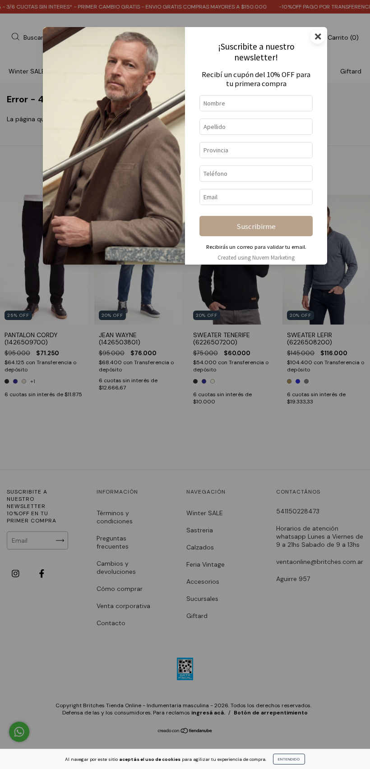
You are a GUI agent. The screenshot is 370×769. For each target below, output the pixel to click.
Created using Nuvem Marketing (256, 257)
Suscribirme (256, 226)
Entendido (289, 759)
